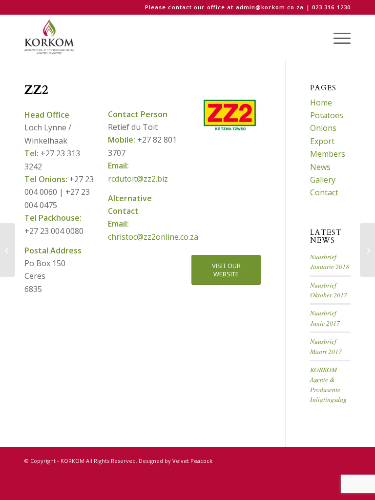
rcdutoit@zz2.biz (138, 178)
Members (327, 153)
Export (322, 141)
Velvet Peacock (192, 460)
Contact (324, 192)
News (320, 167)
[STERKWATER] (367, 250)
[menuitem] (337, 37)
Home (321, 102)
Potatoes (326, 115)
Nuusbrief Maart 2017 (326, 345)
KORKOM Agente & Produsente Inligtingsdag (328, 384)
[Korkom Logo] (50, 37)
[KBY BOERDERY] (7, 250)
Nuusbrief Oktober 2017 (328, 289)
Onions (323, 128)
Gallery (322, 179)
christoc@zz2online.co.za (153, 236)
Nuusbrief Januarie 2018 (329, 261)
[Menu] (337, 37)
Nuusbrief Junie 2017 (325, 317)
